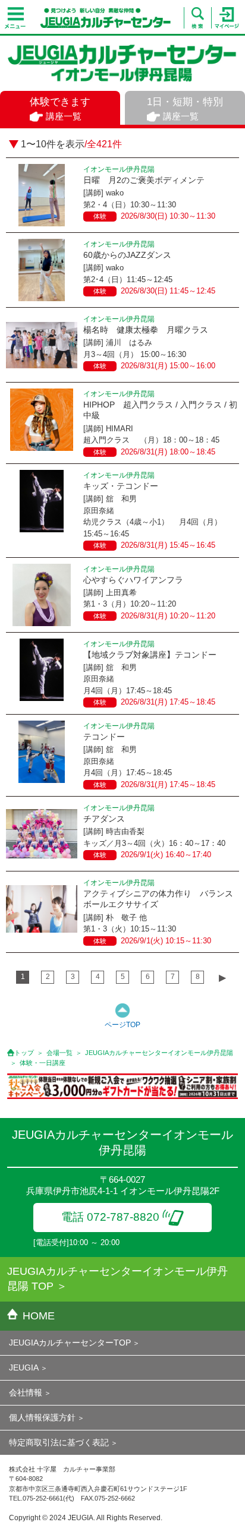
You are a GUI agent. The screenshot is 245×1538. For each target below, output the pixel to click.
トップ (24, 1052)
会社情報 (25, 1392)
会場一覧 (59, 1052)
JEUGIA (24, 1367)
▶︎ (222, 977)
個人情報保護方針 (42, 1417)
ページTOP (122, 1025)
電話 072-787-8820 (110, 1217)
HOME (39, 1316)
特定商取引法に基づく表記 (59, 1442)
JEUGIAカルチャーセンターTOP (70, 1342)
